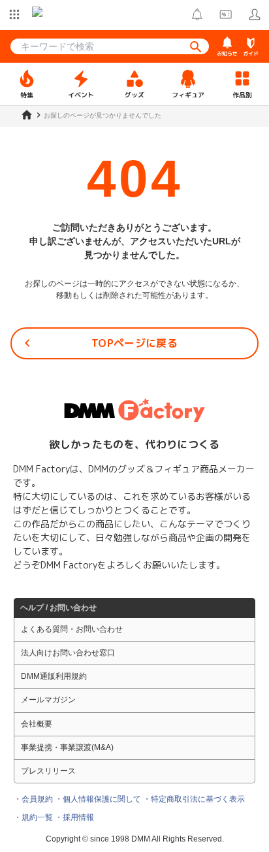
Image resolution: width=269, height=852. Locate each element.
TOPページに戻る (134, 343)
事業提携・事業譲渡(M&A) (67, 747)
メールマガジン (48, 699)
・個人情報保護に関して (98, 799)
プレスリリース (48, 771)
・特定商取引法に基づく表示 (194, 799)
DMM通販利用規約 (54, 676)
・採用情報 (74, 817)
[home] (26, 115)
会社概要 (36, 724)
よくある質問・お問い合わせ (72, 629)
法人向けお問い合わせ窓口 (68, 652)
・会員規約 (33, 799)
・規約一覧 (33, 817)
